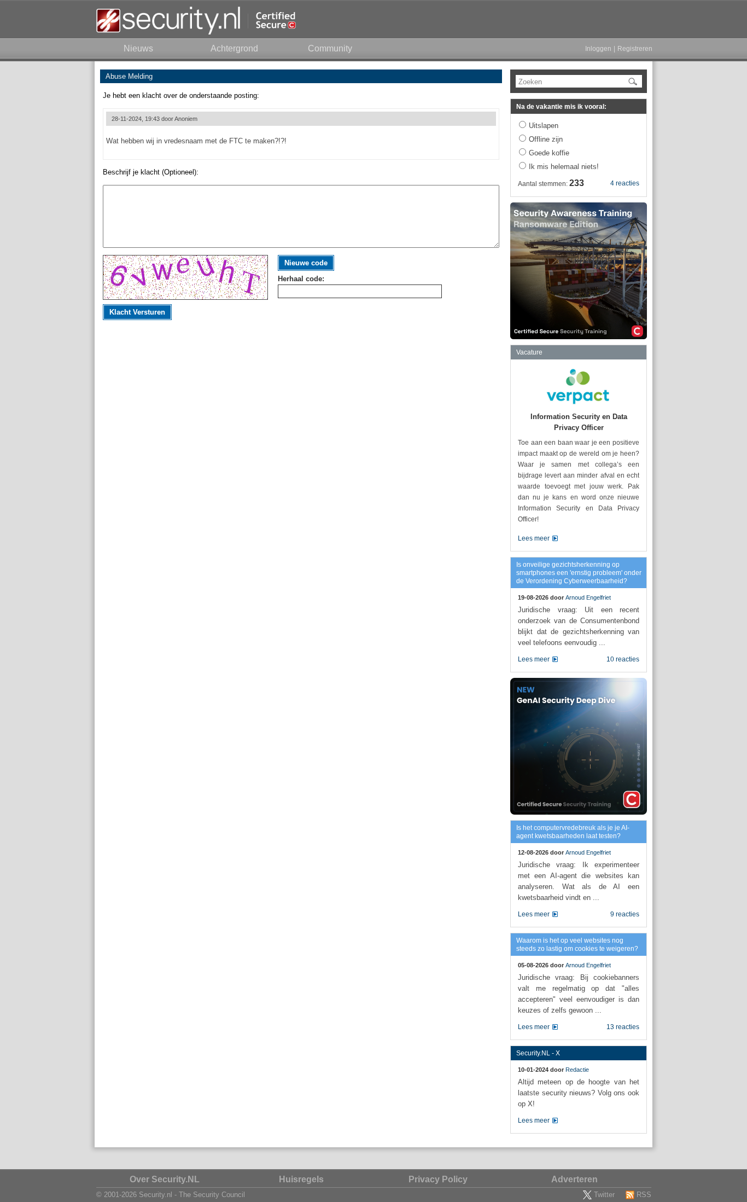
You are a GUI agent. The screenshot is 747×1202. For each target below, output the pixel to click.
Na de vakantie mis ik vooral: (561, 107)
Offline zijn (546, 139)
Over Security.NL (165, 1179)
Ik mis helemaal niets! (564, 166)
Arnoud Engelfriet (588, 597)
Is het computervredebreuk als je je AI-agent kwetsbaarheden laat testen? (572, 832)
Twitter (604, 1195)
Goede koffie (549, 153)
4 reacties (624, 183)
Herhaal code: (301, 279)
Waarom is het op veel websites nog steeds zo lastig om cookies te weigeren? (577, 945)
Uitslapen (543, 125)
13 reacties (622, 1027)
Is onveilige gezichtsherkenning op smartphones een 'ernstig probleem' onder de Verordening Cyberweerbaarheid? (578, 573)
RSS (644, 1195)
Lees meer (534, 538)
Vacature (529, 352)
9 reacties (624, 914)
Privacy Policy (438, 1179)
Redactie (577, 1069)
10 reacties (622, 659)
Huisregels (301, 1179)
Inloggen (598, 49)
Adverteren (574, 1179)
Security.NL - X (538, 1053)
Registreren (634, 49)
